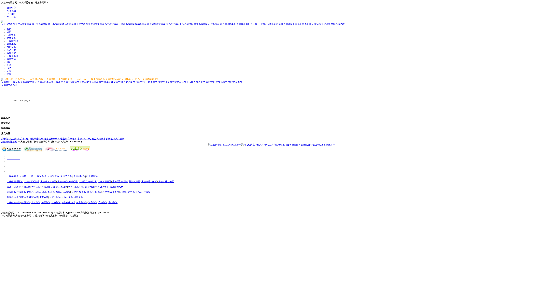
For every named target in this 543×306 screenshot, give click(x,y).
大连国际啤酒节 (71, 82)
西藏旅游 (33, 197)
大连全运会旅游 (45, 82)
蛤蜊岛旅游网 (201, 24)
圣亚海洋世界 (304, 24)
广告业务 (62, 138)
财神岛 (131, 192)
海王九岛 (114, 192)
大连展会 (15, 82)
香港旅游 (113, 202)
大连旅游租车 (102, 187)
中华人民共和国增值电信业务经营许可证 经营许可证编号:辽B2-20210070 (298, 145)
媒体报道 (43, 138)
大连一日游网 (259, 24)
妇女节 (131, 82)
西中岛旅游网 (111, 24)
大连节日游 (66, 176)
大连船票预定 (116, 187)
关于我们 (5, 138)
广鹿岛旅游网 (24, 24)
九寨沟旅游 (55, 197)
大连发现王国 (290, 24)
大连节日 (5, 82)
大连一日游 (12, 187)
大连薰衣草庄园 (48, 181)
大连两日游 (12, 41)
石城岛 (123, 192)
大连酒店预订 (87, 187)
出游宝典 (11, 35)
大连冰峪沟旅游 (149, 181)
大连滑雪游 (54, 176)
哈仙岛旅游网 (55, 24)
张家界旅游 (12, 197)
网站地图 (11, 10)
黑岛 (44, 192)
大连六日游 (74, 187)
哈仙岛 (38, 192)
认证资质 (15, 138)
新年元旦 (108, 82)
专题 (9, 74)
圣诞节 (238, 82)
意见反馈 (119, 138)
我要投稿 (110, 138)
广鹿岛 (147, 192)
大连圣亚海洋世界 (88, 181)
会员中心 (11, 8)
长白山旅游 (67, 197)
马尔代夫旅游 (68, 202)
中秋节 (224, 82)
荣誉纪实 (24, 138)
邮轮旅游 (11, 38)
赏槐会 (95, 82)
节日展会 (11, 47)
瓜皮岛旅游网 (83, 24)
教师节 (202, 82)
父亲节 (175, 82)
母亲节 (161, 82)
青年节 (153, 82)
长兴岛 (139, 192)
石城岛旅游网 (215, 24)
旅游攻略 (11, 59)
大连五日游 (61, 187)
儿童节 (168, 82)
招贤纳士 (34, 138)
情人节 (124, 82)
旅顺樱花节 (26, 82)
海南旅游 (78, 197)
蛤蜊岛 (30, 192)
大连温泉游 (41, 176)
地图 (9, 68)
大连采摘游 (13, 176)
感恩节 (231, 82)
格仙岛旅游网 (69, 24)
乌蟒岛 (334, 24)
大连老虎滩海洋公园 (67, 181)
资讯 (9, 32)
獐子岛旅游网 (172, 24)
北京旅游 (43, 197)
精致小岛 (11, 44)
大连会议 (58, 82)
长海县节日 (85, 82)
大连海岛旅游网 (9, 85)
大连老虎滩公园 (244, 24)
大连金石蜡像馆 (31, 181)
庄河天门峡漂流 (120, 181)
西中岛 (105, 192)
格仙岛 (51, 192)
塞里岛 (327, 24)
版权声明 (53, 138)
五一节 (146, 82)
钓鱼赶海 (11, 50)
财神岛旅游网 (142, 24)
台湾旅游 (102, 202)
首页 (9, 29)
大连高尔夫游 (27, 176)
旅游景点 (11, 53)
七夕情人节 (192, 82)
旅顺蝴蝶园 (134, 181)
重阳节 (209, 82)
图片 (9, 65)
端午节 (182, 82)
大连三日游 (37, 187)
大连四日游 (49, 187)
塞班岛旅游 (81, 202)
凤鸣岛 (341, 24)
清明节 (139, 82)
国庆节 (216, 82)
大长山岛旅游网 (9, 24)
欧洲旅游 (56, 202)
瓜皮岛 (74, 192)
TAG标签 (11, 16)
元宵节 (117, 82)
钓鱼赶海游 (92, 176)
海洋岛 (98, 192)
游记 (9, 62)
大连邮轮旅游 (13, 202)
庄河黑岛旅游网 (157, 24)
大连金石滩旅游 (15, 181)
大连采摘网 (317, 24)
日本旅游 (35, 202)
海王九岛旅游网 (40, 24)
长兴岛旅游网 (186, 24)
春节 (101, 82)
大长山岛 (11, 192)
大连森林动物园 (166, 181)
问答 (9, 71)
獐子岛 (82, 192)
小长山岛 (21, 192)
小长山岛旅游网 (127, 24)
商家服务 (72, 138)
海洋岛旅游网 (97, 24)
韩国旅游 (25, 202)
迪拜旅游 (92, 202)
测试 (34, 82)
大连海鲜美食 (229, 24)
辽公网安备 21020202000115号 (226, 145)
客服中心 (82, 138)
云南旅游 (23, 197)
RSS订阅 (11, 13)
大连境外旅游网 (275, 24)
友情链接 (100, 138)
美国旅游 (45, 202)
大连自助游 (12, 56)
